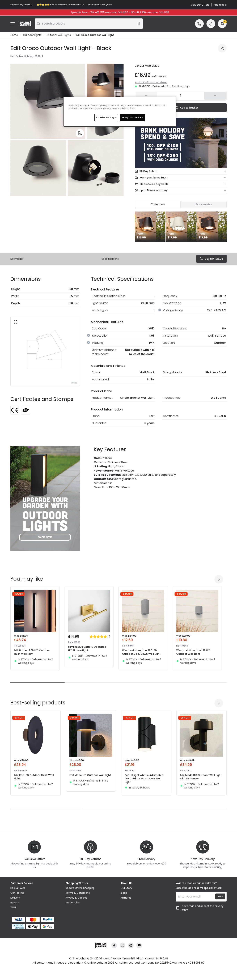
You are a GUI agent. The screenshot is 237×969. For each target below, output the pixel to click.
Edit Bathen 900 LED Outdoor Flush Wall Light (32, 652)
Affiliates (126, 897)
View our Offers (200, 4)
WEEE (13, 907)
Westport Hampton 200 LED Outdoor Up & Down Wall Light (141, 652)
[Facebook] (114, 945)
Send (220, 896)
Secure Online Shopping (80, 888)
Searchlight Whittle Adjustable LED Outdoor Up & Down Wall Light (144, 778)
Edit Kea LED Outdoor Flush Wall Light (34, 776)
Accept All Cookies (132, 117)
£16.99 (214, 259)
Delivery (15, 897)
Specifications (110, 259)
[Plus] (215, 96)
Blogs (124, 893)
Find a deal (220, 4)
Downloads (17, 259)
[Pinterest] (131, 945)
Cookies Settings (106, 117)
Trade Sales (73, 902)
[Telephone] (199, 23)
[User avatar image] (210, 23)
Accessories (203, 204)
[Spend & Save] (181, 143)
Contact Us (17, 893)
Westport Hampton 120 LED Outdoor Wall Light (193, 652)
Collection (158, 204)
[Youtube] (139, 945)
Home (14, 35)
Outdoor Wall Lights (59, 35)
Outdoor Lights (32, 35)
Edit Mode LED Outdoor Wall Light (90, 775)
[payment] (35, 919)
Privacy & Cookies (76, 897)
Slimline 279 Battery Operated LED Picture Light (87, 648)
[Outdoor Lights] (45, 498)
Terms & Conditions (78, 893)
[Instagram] (122, 945)
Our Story (126, 888)
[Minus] (146, 96)
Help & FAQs (17, 888)
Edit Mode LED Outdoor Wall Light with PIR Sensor (201, 776)
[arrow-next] (218, 579)
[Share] (222, 48)
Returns (15, 902)
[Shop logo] (25, 23)
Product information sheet (151, 82)
